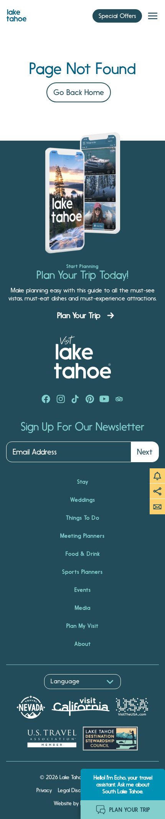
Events (82, 590)
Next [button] (144, 451)
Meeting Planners (82, 536)
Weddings (82, 500)
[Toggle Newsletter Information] (157, 506)
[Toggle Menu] (152, 16)
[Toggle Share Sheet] (157, 491)
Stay (82, 482)
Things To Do (82, 518)
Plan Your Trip (79, 315)
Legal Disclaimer (76, 790)
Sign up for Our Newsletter (82, 427)
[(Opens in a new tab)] (46, 399)
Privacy (44, 790)
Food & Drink (83, 554)
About (82, 644)
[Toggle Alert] (157, 476)
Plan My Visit (82, 626)
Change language (28, 693)
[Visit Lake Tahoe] (16, 13)
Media (83, 608)
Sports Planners (82, 572)
